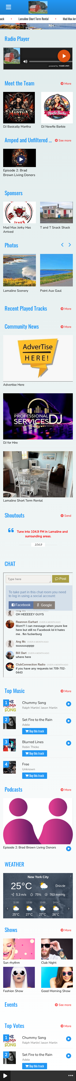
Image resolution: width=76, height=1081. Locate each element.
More (67, 84)
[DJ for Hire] (38, 416)
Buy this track (36, 731)
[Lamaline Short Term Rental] (38, 474)
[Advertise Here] (38, 358)
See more (64, 140)
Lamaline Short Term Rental (41, 19)
